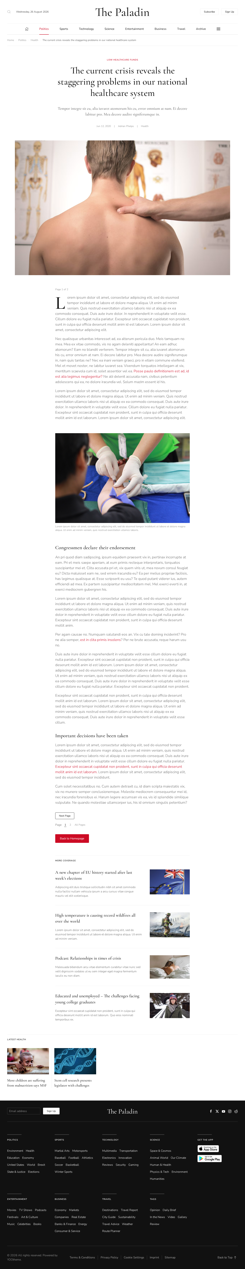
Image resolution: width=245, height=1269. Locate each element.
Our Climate (178, 1158)
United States (15, 1165)
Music (11, 1224)
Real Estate (79, 1217)
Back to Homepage (72, 838)
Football (74, 1158)
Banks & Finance (65, 1224)
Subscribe (209, 11)
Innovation (125, 1158)
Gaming (133, 1165)
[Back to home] (122, 11)
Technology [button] (86, 29)
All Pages (80, 824)
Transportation (128, 1151)
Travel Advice (110, 1224)
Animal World (159, 1158)
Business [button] (160, 29)
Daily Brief (169, 1210)
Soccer (59, 1165)
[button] (9, 11)
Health (145, 126)
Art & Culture (29, 1217)
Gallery (182, 1217)
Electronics (109, 1158)
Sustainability (126, 1217)
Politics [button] (44, 29)
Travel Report (129, 1210)
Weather (127, 1224)
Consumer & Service (67, 1231)
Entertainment (17, 1199)
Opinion (155, 1210)
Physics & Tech (159, 1172)
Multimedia (109, 1151)
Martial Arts (62, 1151)
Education (13, 1158)
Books (37, 1224)
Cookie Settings (134, 1257)
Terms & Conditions (82, 1257)
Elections (33, 1172)
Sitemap (170, 1257)
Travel (106, 1199)
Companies (62, 1217)
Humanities (157, 1179)
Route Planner (111, 1231)
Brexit (41, 1165)
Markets (74, 1210)
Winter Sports (63, 1172)
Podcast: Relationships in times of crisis (88, 958)
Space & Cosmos (160, 1151)
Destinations (110, 1210)
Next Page (64, 816)
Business (60, 1199)
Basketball (72, 1165)
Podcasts (40, 1210)
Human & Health (160, 1165)
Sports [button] (64, 29)
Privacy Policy (109, 1257)
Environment (180, 1172)
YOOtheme (14, 1260)
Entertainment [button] (134, 29)
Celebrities (24, 1224)
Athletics (87, 1158)
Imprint (154, 1257)
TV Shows (25, 1210)
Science (155, 1139)
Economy (28, 1158)
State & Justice (16, 1172)
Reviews (107, 1165)
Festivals (12, 1217)
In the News (157, 1217)
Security (121, 1165)
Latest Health (16, 1039)
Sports (59, 1139)
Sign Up (229, 11)
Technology (110, 1139)
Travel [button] (181, 29)
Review (154, 1224)
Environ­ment (15, 1151)
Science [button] (109, 29)
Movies (11, 1210)
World (31, 1165)
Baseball (60, 1158)
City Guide (109, 1217)
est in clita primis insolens (100, 639)
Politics (12, 1139)
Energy (82, 1224)
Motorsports (80, 1151)
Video (171, 1217)
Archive (201, 29)
